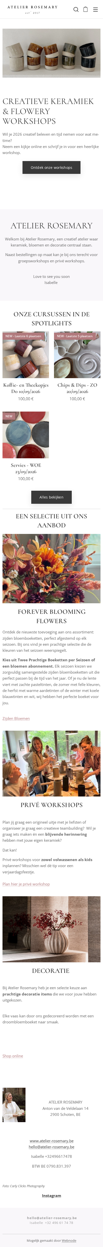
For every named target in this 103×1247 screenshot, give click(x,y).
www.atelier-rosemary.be (52, 1140)
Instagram (51, 1195)
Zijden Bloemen (16, 718)
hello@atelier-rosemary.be (51, 1146)
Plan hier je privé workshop (26, 883)
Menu (95, 9)
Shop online (12, 1055)
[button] (75, 9)
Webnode (69, 1240)
